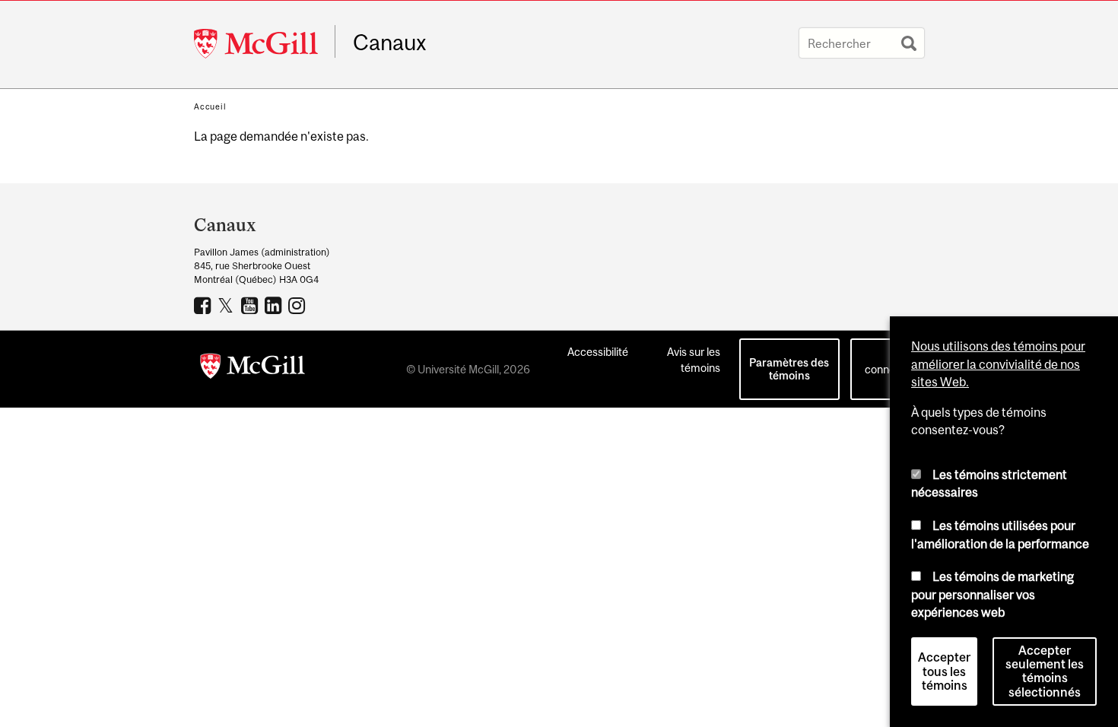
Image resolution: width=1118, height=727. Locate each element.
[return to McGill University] (252, 369)
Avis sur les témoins (693, 359)
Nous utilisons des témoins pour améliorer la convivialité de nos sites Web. (998, 364)
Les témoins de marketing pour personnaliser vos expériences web (992, 594)
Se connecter (890, 361)
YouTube (251, 305)
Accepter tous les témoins (944, 671)
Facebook (204, 305)
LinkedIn (275, 305)
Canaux (390, 42)
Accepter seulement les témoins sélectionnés (1044, 671)
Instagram (298, 305)
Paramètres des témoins (789, 369)
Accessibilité (597, 351)
